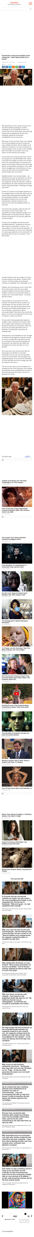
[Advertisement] (17, 32)
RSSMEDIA (14, 3)
